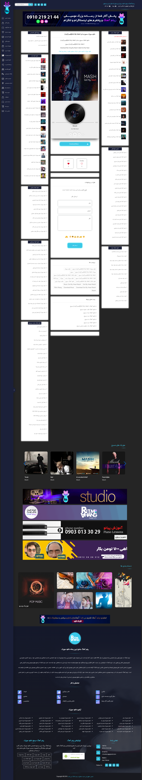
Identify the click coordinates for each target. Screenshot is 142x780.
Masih (94, 290)
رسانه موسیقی (47, 759)
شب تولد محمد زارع (122, 278)
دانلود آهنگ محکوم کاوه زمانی (115, 130)
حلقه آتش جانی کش (41, 385)
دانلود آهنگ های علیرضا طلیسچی (119, 224)
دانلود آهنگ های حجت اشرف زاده (119, 219)
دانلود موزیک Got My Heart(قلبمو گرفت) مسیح (84, 269)
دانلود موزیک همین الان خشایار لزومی (33, 128)
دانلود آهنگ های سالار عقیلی (120, 188)
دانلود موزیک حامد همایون (45, 718)
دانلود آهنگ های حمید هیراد (120, 233)
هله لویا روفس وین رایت (41, 420)
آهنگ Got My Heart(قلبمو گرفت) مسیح (86, 278)
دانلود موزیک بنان (127, 718)
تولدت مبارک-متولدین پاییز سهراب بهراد (118, 265)
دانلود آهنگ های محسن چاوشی (119, 153)
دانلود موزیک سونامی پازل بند (35, 121)
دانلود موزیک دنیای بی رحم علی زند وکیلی (38, 222)
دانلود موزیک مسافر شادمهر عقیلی (39, 268)
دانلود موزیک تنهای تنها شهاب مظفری (38, 213)
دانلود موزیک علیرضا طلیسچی (124, 729)
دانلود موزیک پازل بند (106, 721)
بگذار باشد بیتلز (43, 429)
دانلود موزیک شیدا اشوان (36, 162)
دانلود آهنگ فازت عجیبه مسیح (88, 309)
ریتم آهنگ (55, 278)
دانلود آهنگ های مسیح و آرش (120, 184)
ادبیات (25, 691)
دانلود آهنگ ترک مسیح (89, 313)
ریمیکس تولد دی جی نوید (121, 287)
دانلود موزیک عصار (126, 721)
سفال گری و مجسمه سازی (108, 696)
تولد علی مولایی (123, 283)
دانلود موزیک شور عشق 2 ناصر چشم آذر (38, 277)
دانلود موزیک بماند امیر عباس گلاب (39, 227)
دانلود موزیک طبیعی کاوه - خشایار (34, 101)
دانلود (49, 755)
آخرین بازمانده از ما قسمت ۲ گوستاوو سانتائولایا (36, 349)
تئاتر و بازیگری (66, 691)
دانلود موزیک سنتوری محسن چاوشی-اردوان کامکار (36, 250)
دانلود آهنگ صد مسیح (90, 316)
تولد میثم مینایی (123, 292)
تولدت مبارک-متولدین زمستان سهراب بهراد (118, 261)
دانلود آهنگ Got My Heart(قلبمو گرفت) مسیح (65, 275)
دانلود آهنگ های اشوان (121, 210)
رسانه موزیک (21, 755)
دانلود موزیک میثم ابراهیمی (104, 726)
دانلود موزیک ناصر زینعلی (25, 731)
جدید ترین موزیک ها (84, 587)
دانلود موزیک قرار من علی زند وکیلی (39, 191)
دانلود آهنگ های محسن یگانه (120, 193)
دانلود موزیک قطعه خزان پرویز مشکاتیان (38, 295)
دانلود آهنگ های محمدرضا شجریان (119, 237)
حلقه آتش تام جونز (42, 358)
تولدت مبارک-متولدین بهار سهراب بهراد (118, 274)
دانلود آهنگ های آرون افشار (120, 179)
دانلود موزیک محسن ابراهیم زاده (63, 721)
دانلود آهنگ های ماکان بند (120, 175)
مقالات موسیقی (63, 586)
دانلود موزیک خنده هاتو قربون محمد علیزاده (32, 149)
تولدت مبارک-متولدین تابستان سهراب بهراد (118, 269)
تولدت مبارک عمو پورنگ (121, 256)
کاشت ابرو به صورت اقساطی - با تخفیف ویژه (37, 41)
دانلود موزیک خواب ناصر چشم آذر (39, 281)
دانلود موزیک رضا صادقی (25, 718)
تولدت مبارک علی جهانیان (121, 296)
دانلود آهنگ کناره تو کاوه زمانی (115, 69)
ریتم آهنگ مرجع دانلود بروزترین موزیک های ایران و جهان (119, 3)
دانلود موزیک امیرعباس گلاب (64, 731)
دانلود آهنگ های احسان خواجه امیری (118, 206)
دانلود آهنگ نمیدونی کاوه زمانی (115, 83)
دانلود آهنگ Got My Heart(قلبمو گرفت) (86, 281)
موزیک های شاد (63, 606)
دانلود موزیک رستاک (66, 726)
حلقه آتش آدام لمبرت (41, 402)
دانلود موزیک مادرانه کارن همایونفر (39, 286)
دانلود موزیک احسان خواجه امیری (23, 729)
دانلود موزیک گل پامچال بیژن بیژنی (39, 312)
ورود (113, 6)
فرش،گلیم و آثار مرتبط (107, 701)
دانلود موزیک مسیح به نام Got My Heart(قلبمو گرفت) (80, 34)
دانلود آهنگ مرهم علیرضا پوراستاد (114, 103)
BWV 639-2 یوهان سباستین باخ (39, 411)
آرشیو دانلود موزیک (75, 709)
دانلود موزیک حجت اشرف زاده (124, 731)
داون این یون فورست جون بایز (40, 434)
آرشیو (99, 606)
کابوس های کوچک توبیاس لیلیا (39, 407)
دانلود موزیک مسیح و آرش (45, 729)
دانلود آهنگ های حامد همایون (120, 228)
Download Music (74, 144)
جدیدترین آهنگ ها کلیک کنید (120, 36)
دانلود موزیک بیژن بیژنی (125, 723)
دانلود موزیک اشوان (106, 729)
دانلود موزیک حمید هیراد (105, 731)
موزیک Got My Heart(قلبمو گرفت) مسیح (85, 272)
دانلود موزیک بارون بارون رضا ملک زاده (33, 61)
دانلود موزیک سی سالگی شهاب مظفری (38, 231)
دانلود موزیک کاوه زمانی (25, 726)
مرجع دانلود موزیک (46, 763)
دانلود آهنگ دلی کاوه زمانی (115, 56)
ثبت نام (107, 6)
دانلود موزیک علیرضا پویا (45, 726)
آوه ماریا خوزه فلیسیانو (41, 380)
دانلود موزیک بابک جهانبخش (64, 729)
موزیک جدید (40, 767)
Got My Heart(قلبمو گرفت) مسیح (74, 44)
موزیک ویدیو (23, 606)
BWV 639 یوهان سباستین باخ (40, 416)
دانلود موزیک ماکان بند (85, 723)
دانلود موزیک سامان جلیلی (85, 729)
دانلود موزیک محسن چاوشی (104, 718)
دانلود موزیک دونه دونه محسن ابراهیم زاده (32, 176)
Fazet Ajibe (105, 477)
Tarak (26, 477)
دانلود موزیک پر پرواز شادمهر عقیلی (39, 290)
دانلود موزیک (68, 269)
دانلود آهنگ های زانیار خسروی (120, 161)
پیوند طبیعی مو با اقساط (41, 36)
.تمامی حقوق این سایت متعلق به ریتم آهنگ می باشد (80, 776)
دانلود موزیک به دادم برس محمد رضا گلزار (37, 196)
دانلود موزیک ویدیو (35, 763)
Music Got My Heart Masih (72, 284)
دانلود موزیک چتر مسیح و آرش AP (34, 88)
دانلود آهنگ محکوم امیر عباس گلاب (114, 116)
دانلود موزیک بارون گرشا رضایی (40, 209)
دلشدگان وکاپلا (43, 336)
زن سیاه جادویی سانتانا (41, 362)
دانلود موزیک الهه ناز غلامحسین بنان (39, 308)
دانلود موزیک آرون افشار (45, 731)
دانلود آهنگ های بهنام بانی (120, 201)
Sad (52, 477)
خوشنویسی (26, 701)
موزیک (61, 278)
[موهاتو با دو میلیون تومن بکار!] (75, 550)
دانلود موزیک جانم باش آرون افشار (34, 169)
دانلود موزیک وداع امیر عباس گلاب (39, 218)
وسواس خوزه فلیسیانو (41, 376)
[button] (124, 463)
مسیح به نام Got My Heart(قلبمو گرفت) (72, 40)
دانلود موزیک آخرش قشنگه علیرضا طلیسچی (32, 155)
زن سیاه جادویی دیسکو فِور (41, 389)
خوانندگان (119, 605)
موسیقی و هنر (74, 682)
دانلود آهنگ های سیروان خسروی (119, 157)
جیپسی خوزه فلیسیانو (42, 353)
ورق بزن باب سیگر (42, 331)
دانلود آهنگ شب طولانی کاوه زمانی (114, 42)
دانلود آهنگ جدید (27, 759)
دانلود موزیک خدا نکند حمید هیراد (39, 205)
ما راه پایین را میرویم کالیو (41, 371)
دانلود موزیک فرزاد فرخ (85, 726)
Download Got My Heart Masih (86, 287)
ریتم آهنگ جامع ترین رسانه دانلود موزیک (74, 649)
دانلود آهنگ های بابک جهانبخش (119, 166)
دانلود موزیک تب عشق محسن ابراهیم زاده (32, 115)
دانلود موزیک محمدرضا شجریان (104, 723)
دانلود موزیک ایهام (86, 731)
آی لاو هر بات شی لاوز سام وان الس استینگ (37, 425)
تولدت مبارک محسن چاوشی (120, 301)
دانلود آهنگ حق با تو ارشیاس (115, 110)
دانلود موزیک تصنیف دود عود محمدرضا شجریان (36, 263)
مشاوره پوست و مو (42, 45)
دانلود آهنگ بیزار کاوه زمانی (115, 49)
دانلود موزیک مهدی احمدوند (124, 726)
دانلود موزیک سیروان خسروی (84, 718)
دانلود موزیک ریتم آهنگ (30, 767)
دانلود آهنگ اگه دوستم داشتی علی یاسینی (113, 123)
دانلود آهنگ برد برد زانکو (116, 96)
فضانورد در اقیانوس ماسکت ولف (39, 344)
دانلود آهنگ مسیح (69, 281)
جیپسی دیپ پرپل (42, 393)
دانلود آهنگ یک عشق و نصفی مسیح (86, 326)
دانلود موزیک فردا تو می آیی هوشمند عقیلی (37, 259)
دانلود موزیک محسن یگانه (25, 723)
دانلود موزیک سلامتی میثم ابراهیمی (34, 74)
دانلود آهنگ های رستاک (121, 170)
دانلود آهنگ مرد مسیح (90, 322)
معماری (25, 696)
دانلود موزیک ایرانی (59, 281)
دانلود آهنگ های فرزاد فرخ (121, 215)
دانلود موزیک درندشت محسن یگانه (39, 246)
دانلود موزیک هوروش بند (65, 718)
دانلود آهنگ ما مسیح (90, 319)
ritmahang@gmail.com (109, 754)
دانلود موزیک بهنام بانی (45, 721)
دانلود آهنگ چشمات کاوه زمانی (114, 76)
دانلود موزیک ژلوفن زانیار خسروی (34, 94)
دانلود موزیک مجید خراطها (85, 721)
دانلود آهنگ (86, 40)
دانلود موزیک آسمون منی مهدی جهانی (33, 108)
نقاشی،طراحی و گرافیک (68, 701)
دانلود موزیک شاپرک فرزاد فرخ (35, 142)
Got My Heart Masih (89, 284)
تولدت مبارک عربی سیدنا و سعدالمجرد (119, 252)
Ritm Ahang (58, 287)
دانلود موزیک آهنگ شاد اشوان (35, 81)
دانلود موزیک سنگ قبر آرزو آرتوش (39, 255)
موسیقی (65, 696)
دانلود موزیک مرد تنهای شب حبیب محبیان (37, 299)
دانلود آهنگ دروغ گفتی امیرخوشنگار (114, 137)
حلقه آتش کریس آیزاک (41, 398)
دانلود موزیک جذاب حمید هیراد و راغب (33, 135)
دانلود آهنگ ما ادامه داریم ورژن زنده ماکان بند (112, 89)
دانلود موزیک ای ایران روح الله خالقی (39, 272)
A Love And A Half (82, 477)
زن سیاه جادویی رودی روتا (41, 367)
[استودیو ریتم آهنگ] (75, 619)
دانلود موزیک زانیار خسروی (64, 723)
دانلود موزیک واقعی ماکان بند (35, 67)
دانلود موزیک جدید (69, 278)
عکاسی (103, 691)
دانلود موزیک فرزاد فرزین (25, 721)
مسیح (72, 272)
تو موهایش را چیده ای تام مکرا (40, 340)
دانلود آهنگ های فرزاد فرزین (120, 197)
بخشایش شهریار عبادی (41, 327)
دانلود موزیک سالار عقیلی (45, 723)
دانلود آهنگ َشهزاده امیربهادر (115, 62)
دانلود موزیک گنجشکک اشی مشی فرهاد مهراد (37, 303)
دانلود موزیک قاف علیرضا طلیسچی (39, 200)
